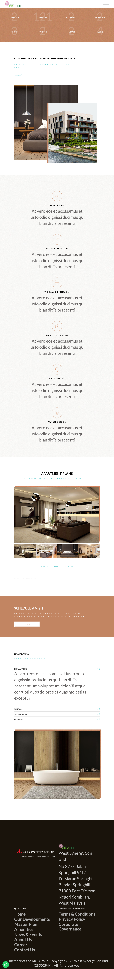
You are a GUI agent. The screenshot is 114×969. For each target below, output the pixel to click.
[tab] (57, 668)
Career (20, 944)
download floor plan (25, 578)
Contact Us (24, 949)
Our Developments (32, 919)
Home (20, 914)
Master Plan (25, 924)
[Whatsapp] (5, 964)
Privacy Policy (72, 919)
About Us (23, 939)
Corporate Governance (70, 926)
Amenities (23, 929)
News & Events (28, 934)
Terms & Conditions (77, 914)
